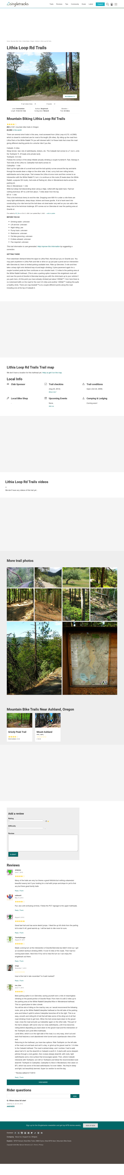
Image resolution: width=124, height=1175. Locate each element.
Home (8, 41)
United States (25, 41)
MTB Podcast (18, 1141)
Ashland (37, 41)
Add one (51, 406)
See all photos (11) (70, 96)
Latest (91, 4)
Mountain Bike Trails (16, 41)
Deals (84, 4)
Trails (51, 4)
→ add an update (50, 213)
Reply (16, 891)
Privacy (41, 1145)
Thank (21, 891)
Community (75, 4)
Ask (75, 1096)
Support (100, 4)
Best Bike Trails (29, 1141)
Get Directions (27, 104)
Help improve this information (48, 246)
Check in (58, 104)
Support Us (26, 1137)
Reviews (59, 4)
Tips (66, 4)
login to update (91, 392)
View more (43, 1082)
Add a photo (40, 104)
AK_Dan (17, 213)
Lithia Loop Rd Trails (45, 41)
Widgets (34, 1137)
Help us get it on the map (52, 372)
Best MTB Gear (50, 1141)
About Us (18, 1137)
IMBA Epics (40, 1141)
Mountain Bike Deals (64, 1141)
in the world (17, 130)
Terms (36, 1145)
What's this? (52, 392)
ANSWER (11, 1106)
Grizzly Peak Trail (17, 732)
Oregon (32, 41)
